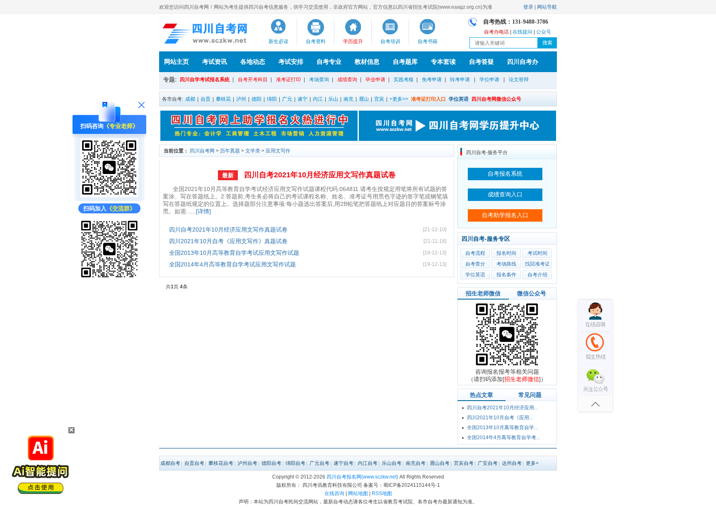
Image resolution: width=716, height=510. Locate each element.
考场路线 (506, 264)
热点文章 (481, 395)
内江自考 (367, 463)
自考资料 (316, 41)
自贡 (205, 99)
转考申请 (460, 79)
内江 (318, 99)
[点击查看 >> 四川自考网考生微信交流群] (109, 277)
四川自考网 (202, 151)
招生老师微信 (483, 293)
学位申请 (489, 79)
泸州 (241, 99)
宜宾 (379, 99)
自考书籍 (428, 41)
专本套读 (443, 61)
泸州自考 (247, 463)
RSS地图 (382, 493)
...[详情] (201, 211)
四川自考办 (522, 61)
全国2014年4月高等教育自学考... (503, 437)
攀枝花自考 (220, 463)
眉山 (364, 99)
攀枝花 (223, 99)
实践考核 (404, 79)
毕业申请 (375, 79)
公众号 (543, 32)
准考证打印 (288, 79)
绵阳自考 (295, 463)
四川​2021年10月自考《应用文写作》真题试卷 (228, 241)
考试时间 (537, 253)
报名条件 (506, 275)
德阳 (256, 99)
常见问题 (530, 395)
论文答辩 (519, 79)
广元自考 (319, 463)
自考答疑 (481, 61)
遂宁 (302, 99)
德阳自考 (271, 463)
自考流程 (475, 253)
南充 (348, 99)
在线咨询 (334, 493)
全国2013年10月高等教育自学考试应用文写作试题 (234, 252)
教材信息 (367, 61)
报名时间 (506, 253)
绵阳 (272, 99)
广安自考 (488, 463)
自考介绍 (537, 275)
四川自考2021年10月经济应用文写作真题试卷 (320, 175)
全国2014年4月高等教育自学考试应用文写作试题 (232, 264)
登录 (528, 7)
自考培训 (390, 41)
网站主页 (176, 61)
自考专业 (329, 61)
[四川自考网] (203, 34)
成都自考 (170, 463)
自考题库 (405, 61)
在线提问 (522, 32)
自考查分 (475, 264)
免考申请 (432, 79)
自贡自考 (194, 463)
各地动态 (252, 61)
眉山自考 (440, 463)
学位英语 (475, 275)
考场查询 (319, 79)
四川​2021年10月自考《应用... (500, 418)
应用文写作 (278, 151)
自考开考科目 (253, 79)
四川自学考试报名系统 (205, 79)
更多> (532, 463)
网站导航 (547, 7)
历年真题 (230, 151)
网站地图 (358, 493)
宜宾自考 (464, 463)
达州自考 (512, 463)
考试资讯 (214, 61)
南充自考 (416, 463)
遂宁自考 (343, 463)
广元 (287, 99)
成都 (190, 99)
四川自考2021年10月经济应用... (502, 408)
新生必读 (278, 41)
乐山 (333, 99)
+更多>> (398, 99)
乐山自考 (392, 463)
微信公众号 (531, 293)
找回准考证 (537, 264)
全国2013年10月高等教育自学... (502, 427)
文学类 (252, 151)
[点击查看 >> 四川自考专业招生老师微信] (109, 195)
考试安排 (290, 61)
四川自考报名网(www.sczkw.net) (362, 477)
